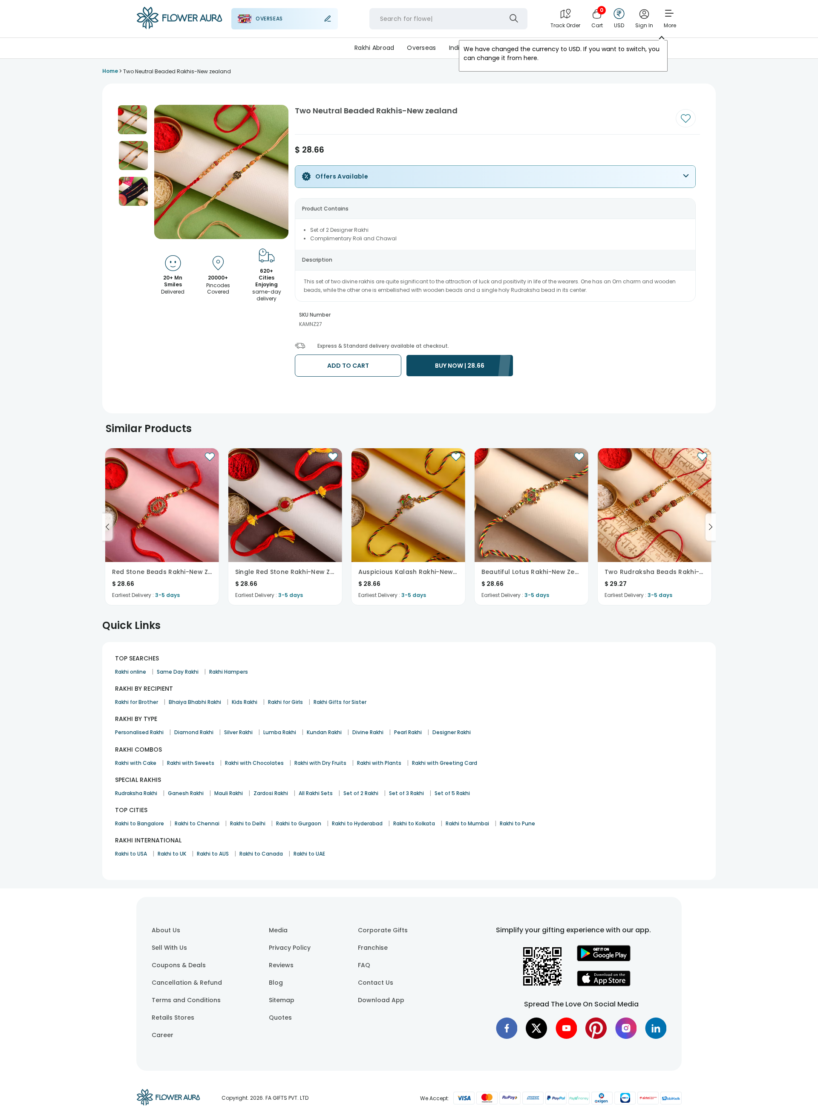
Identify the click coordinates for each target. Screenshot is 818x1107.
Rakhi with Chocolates (254, 763)
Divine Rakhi (367, 732)
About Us (166, 930)
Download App (381, 1000)
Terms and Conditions (186, 1000)
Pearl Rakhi (408, 732)
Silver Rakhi (238, 732)
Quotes (280, 1017)
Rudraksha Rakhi (136, 793)
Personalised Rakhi (139, 732)
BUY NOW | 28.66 (459, 365)
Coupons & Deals (179, 965)
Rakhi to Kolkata (414, 823)
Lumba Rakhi (279, 732)
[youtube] (566, 1028)
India (456, 47)
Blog (276, 982)
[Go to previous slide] (107, 527)
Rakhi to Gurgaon (298, 823)
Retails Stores (173, 1017)
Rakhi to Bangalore (139, 823)
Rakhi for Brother (136, 702)
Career (162, 1035)
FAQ (364, 965)
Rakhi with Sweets (190, 763)
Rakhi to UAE (309, 853)
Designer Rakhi (451, 732)
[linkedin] (655, 1028)
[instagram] (626, 1028)
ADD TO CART (348, 365)
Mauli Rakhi (228, 793)
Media (278, 930)
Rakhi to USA (131, 853)
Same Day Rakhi (178, 671)
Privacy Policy (290, 947)
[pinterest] (596, 1028)
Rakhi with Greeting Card (444, 763)
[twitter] (536, 1028)
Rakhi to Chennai (197, 823)
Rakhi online (130, 671)
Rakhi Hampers (228, 671)
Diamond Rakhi (193, 732)
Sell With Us (169, 947)
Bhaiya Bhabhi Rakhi (195, 702)
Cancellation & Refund (187, 982)
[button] (132, 119)
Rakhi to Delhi (247, 823)
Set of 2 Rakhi (360, 793)
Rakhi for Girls (285, 702)
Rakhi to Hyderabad (357, 823)
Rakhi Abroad (374, 47)
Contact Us (375, 982)
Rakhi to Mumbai (467, 823)
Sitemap (281, 1000)
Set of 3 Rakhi (406, 793)
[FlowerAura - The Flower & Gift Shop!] (179, 27)
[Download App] (604, 959)
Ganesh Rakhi (186, 793)
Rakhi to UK (172, 853)
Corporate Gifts (383, 930)
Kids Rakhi (244, 702)
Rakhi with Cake (135, 763)
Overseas (421, 47)
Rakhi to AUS (213, 853)
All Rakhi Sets (316, 793)
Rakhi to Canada (261, 853)
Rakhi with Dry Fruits (320, 763)
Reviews (281, 965)
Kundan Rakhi (324, 732)
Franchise (373, 947)
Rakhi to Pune (517, 823)
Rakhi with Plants (379, 763)
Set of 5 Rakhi (452, 793)
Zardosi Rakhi (270, 793)
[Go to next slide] (711, 527)
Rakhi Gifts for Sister (340, 702)
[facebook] (506, 1028)
